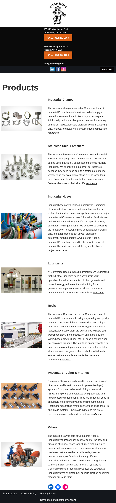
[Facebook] (58, 487)
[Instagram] (65, 487)
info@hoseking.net (54, 63)
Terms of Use (10, 493)
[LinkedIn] (50, 487)
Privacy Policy (48, 493)
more (64, 250)
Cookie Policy (28, 493)
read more (53, 133)
